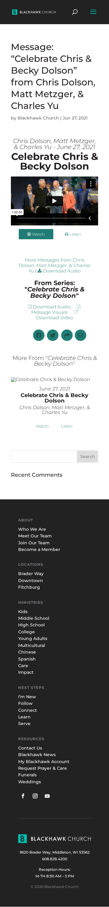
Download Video (54, 317)
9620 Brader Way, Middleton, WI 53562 (55, 852)
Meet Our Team (35, 536)
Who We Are (32, 529)
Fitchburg (29, 587)
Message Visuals (49, 312)
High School (31, 625)
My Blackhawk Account (43, 761)
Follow (25, 703)
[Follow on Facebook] (23, 796)
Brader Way (31, 573)
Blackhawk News (37, 754)
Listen (75, 234)
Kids (23, 611)
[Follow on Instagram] (35, 796)
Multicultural (31, 645)
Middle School (33, 618)
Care (23, 665)
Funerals (27, 775)
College (26, 632)
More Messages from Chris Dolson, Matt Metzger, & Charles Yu (54, 265)
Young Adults (32, 638)
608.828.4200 (54, 859)
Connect (27, 710)
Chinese (27, 652)
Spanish (27, 659)
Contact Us (30, 748)
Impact (26, 672)
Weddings (29, 781)
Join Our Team (34, 543)
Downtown (30, 580)
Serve (24, 723)
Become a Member (39, 549)
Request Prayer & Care (42, 768)
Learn (25, 717)
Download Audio (62, 271)
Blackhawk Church (38, 118)
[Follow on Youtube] (47, 796)
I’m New (27, 696)
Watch (38, 234)
